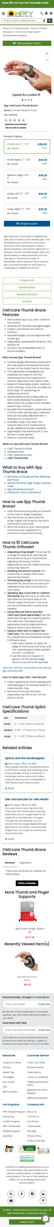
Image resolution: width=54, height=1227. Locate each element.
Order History (34, 1072)
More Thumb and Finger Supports (27, 894)
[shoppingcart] (50, 13)
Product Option (13, 136)
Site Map (31, 1131)
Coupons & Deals (12, 1062)
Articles (27, 301)
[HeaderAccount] (46, 13)
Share (11, 788)
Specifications (27, 287)
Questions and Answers (16, 124)
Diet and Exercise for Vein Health (27, 799)
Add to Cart (27, 1222)
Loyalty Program (11, 1121)
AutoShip (7, 1135)
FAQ (5, 1086)
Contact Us (33, 1116)
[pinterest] (43, 1200)
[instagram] (32, 1194)
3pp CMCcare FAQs (13, 670)
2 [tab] (25, 99)
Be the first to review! (16, 127)
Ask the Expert (10, 1091)
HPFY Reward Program (14, 1111)
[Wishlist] (47, 54)
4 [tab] (31, 99)
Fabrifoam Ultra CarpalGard (24, 492)
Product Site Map (36, 1140)
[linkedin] (43, 1194)
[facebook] (21, 1194)
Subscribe (44, 1004)
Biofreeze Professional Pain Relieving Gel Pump (28, 478)
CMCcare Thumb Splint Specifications (24, 709)
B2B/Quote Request (37, 1097)
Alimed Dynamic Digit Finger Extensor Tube (29, 484)
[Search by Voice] (44, 21)
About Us (32, 1111)
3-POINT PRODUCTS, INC (20, 110)
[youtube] (11, 1200)
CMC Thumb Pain (17, 458)
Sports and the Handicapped (24, 758)
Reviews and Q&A (27, 294)
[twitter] (11, 1194)
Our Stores (32, 1121)
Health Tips (8, 1072)
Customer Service (38, 1055)
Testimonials (34, 1126)
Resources (9, 1055)
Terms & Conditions (37, 1077)
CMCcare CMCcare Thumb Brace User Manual (27, 667)
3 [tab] (28, 99)
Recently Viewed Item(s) (27, 944)
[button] (27, 43)
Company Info (35, 1104)
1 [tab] (22, 99)
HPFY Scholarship (11, 1126)
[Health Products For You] (20, 13)
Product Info (27, 280)
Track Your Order (36, 1062)
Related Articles (17, 748)
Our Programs (11, 1104)
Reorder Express (35, 1067)
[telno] (42, 13)
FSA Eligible (8, 1077)
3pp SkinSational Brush (20, 489)
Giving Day (8, 1116)
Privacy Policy (34, 1135)
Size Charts (9, 1081)
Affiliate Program (12, 1131)
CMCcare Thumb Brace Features (24, 312)
